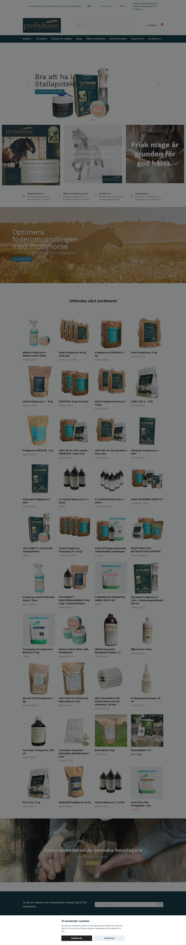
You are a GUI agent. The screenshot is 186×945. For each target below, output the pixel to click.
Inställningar (109, 938)
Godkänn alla (76, 938)
